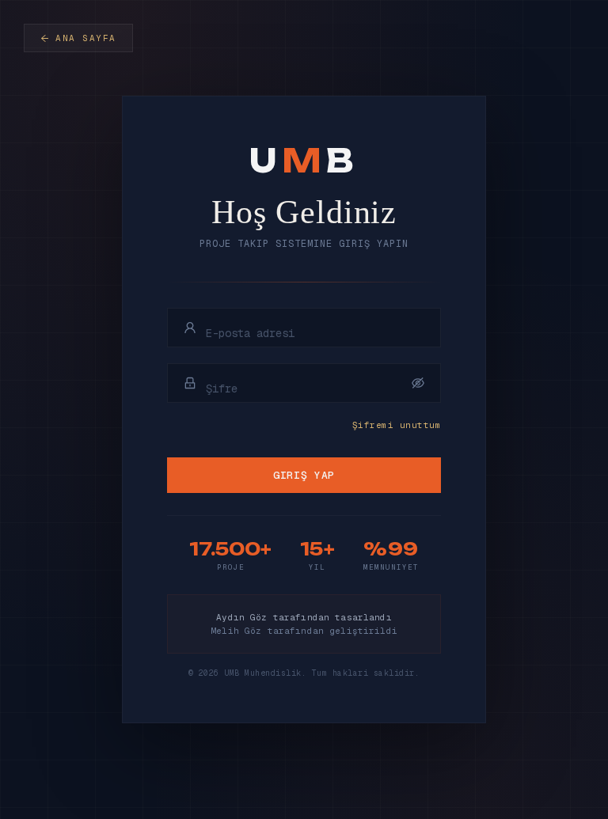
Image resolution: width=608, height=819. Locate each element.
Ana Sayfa (85, 38)
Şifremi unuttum (396, 424)
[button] (418, 383)
